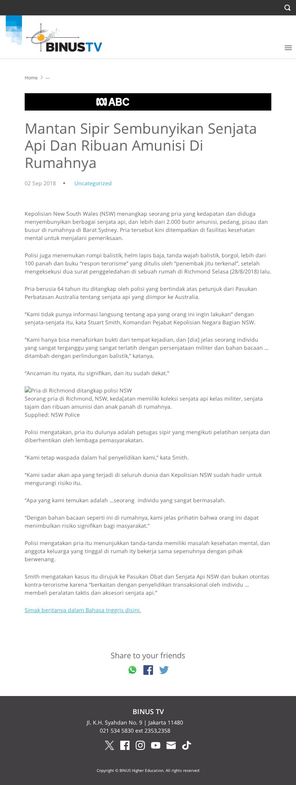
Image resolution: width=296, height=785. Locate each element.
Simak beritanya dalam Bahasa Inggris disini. (83, 610)
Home (31, 77)
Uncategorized (93, 183)
